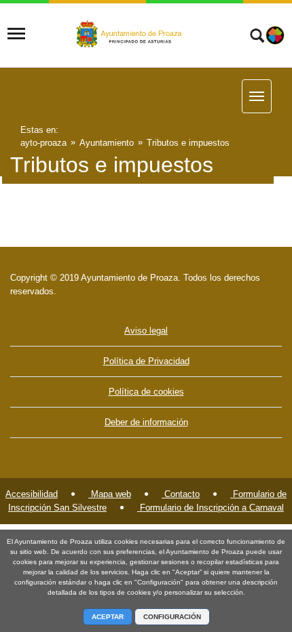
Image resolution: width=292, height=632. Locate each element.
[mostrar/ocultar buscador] (257, 37)
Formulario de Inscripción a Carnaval (210, 507)
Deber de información (146, 422)
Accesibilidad (31, 494)
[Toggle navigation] (16, 34)
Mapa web (109, 494)
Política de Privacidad (146, 361)
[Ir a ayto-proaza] (130, 35)
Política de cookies (146, 392)
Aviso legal (146, 330)
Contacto (181, 494)
